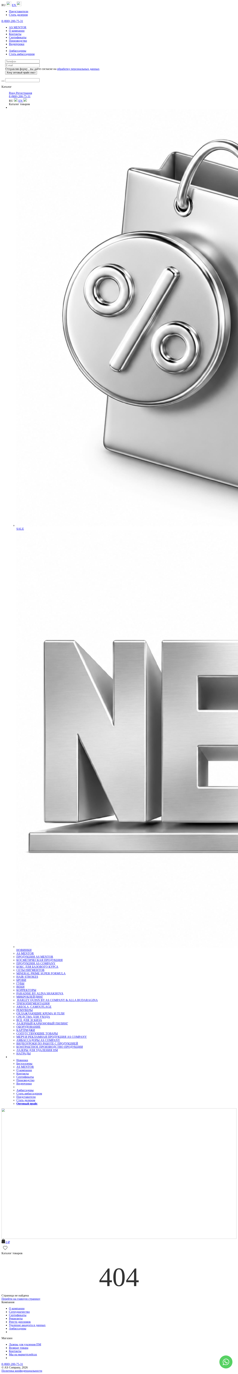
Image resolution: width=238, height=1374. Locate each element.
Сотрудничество (19, 1311)
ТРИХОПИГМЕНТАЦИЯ (33, 1003)
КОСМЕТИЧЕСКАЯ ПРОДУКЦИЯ (39, 960)
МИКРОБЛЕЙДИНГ (29, 996)
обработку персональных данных (78, 68)
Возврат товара (18, 1347)
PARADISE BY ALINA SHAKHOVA (39, 993)
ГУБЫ (20, 983)
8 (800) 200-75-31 (12, 21)
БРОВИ (21, 980)
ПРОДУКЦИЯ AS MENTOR (34, 956)
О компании (17, 1308)
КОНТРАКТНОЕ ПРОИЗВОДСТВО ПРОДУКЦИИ (49, 1046)
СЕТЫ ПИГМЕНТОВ (30, 970)
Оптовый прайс (27, 1103)
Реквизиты (16, 1318)
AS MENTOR (25, 953)
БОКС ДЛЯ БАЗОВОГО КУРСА (37, 966)
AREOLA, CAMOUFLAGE (34, 1006)
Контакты (15, 1351)
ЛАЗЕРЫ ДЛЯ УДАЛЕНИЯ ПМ (37, 1050)
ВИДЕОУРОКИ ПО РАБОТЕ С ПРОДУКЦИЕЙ (47, 1043)
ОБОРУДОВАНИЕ (28, 1026)
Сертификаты (17, 1315)
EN (14, 5)
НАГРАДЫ (23, 1053)
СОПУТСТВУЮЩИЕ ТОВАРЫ (37, 1033)
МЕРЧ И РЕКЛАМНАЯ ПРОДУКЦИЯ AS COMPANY (51, 1036)
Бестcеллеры (24, 1063)
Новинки (22, 1060)
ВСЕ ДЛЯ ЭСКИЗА (29, 1020)
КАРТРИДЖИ (25, 1030)
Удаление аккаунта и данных (27, 1325)
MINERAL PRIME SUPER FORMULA (41, 973)
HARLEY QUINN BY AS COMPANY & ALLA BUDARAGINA (57, 1000)
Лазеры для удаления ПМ (25, 1344)
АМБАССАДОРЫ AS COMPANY (38, 1040)
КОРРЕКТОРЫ (26, 990)
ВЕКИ (20, 986)
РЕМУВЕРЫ (24, 1010)
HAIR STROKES (27, 976)
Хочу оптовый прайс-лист (21, 72)
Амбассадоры (17, 1328)
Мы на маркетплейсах (23, 1354)
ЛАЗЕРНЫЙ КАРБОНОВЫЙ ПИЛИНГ (42, 1023)
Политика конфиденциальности (21, 1370)
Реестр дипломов (20, 1321)
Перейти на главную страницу (20, 1298)
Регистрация (24, 93)
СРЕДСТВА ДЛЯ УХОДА (33, 1016)
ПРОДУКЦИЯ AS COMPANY (35, 963)
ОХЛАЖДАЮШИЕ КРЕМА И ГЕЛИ (40, 1013)
